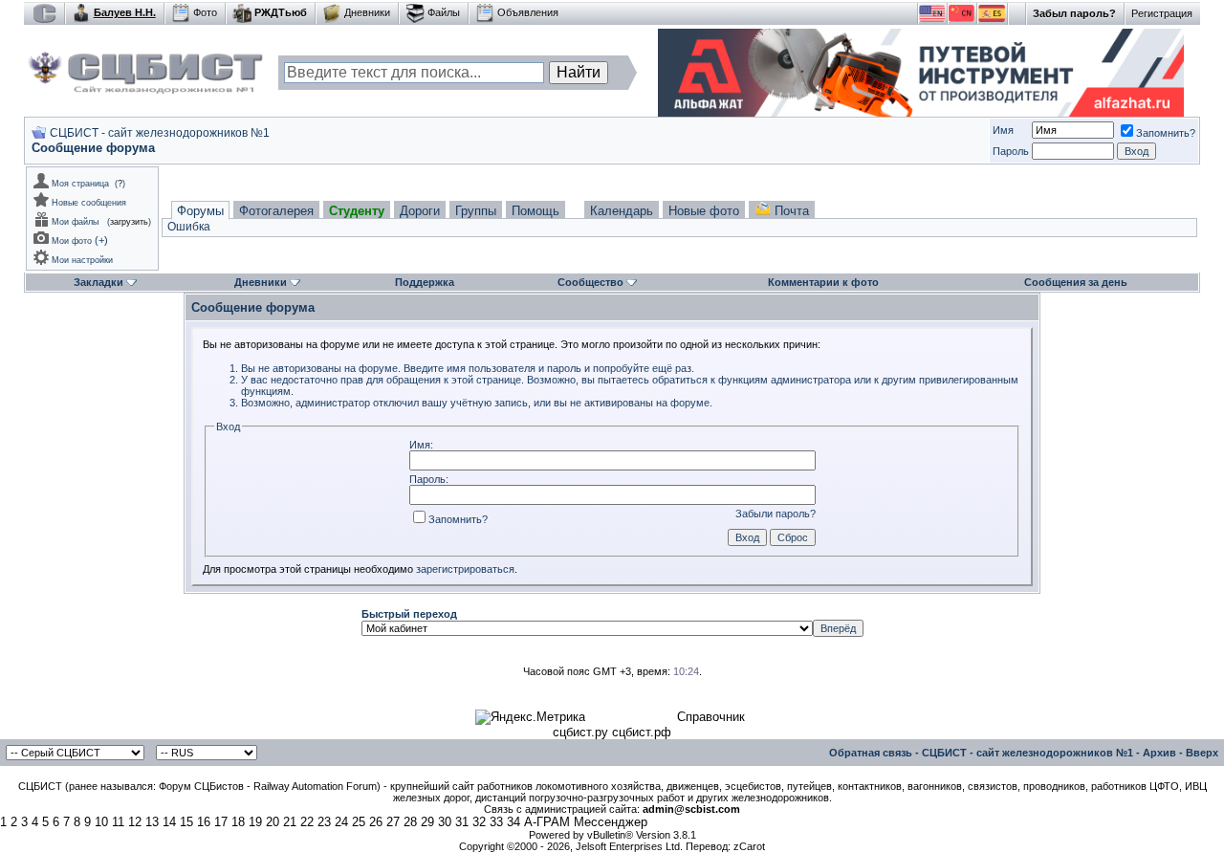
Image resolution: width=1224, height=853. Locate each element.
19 (255, 822)
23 (324, 822)
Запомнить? (1165, 133)
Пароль (1011, 151)
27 (393, 822)
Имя (1003, 130)
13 (152, 822)
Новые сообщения (89, 203)
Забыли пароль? (775, 513)
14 (169, 822)
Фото (205, 12)
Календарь (621, 211)
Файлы (443, 12)
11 (118, 822)
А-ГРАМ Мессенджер (585, 822)
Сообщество (590, 282)
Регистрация (1161, 13)
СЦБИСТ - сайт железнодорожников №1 (160, 133)
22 (307, 822)
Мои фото (72, 241)
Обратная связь (870, 752)
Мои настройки (82, 260)
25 (358, 822)
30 (444, 822)
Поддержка (424, 282)
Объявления (527, 12)
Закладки (98, 282)
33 (496, 822)
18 (238, 822)
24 (341, 822)
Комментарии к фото (823, 282)
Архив (1159, 752)
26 (375, 822)
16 (203, 822)
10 (101, 822)
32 (479, 822)
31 (462, 822)
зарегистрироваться (465, 569)
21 (289, 822)
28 (410, 822)
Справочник (711, 717)
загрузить (129, 222)
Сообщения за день (1075, 282)
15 (186, 822)
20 (272, 822)
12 (135, 822)
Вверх (1202, 752)
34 (513, 822)
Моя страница (80, 183)
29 (427, 822)
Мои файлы (75, 222)
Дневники (367, 12)
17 (221, 822)
